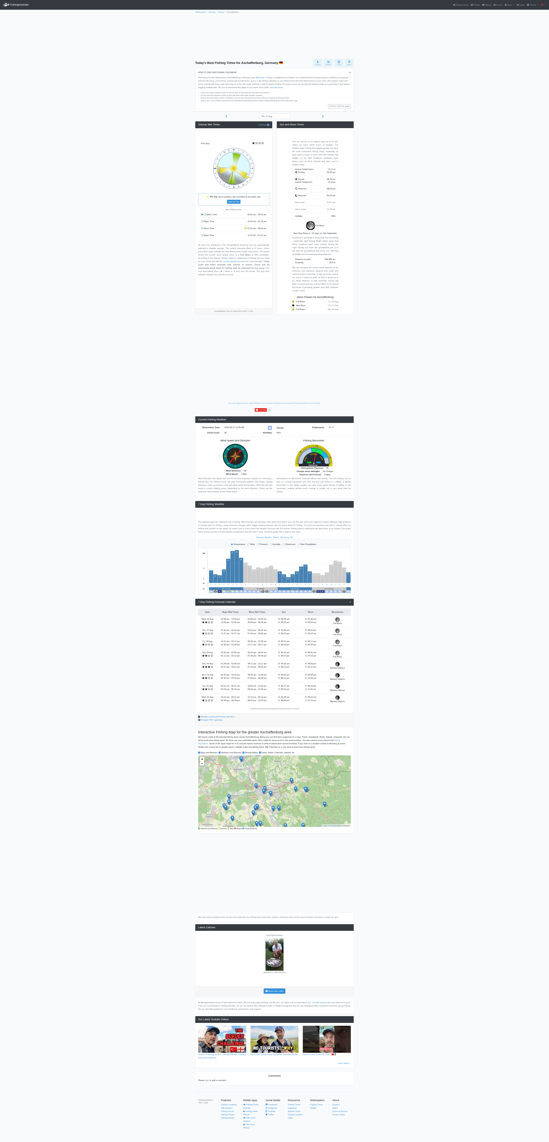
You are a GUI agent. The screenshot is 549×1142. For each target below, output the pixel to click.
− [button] (202, 763)
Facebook (272, 1104)
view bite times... (277, 87)
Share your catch (275, 991)
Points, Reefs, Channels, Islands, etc (278, 752)
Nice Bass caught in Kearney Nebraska (274, 935)
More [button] (510, 5)
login (207, 1080)
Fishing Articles (227, 1118)
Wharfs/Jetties (251, 752)
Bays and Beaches (209, 752)
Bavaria (221, 12)
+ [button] (202, 759)
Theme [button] (533, 5)
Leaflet (325, 825)
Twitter (270, 1114)
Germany (212, 12)
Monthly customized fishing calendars (217, 716)
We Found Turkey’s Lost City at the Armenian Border (274, 1054)
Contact (335, 1104)
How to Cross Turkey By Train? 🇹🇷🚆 (320, 1054)
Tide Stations (227, 1108)
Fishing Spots (200, 12)
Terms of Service (340, 1111)
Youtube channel (319, 1002)
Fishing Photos (227, 1114)
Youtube (271, 1111)
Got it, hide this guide (341, 106)
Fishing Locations (229, 1104)
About (335, 1108)
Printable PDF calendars (212, 720)
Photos (476, 5)
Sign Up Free (233, 202)
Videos (488, 5)
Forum (499, 5)
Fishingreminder (19, 4)
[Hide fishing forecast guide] (350, 72)
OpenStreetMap (335, 825)
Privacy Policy (338, 1114)
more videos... (344, 1063)
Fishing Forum (227, 1111)
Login (522, 5)
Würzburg (259, 77)
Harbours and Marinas (231, 752)
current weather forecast (234, 261)
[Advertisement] (274, 35)
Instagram (272, 1108)
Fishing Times (462, 5)
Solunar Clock (294, 1111)
